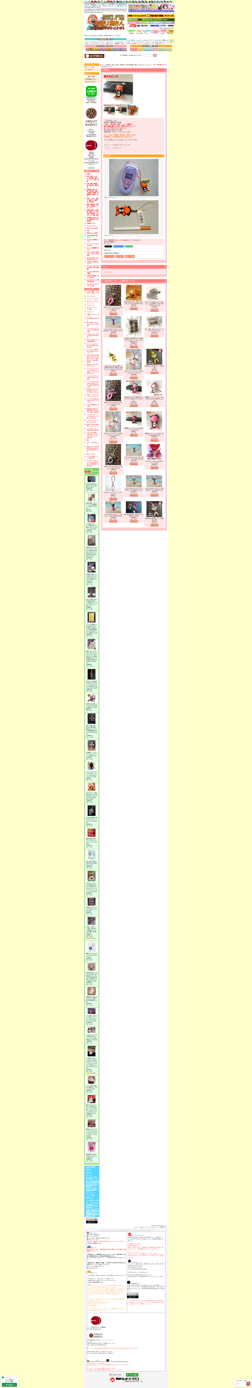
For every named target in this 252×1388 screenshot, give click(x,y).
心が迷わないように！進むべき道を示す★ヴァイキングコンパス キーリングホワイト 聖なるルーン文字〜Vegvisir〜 (91, 1063)
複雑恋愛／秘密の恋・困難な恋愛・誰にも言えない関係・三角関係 (93, 410)
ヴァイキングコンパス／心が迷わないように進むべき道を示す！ (93, 416)
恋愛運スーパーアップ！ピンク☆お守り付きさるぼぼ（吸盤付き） (154, 398)
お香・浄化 (133, 43)
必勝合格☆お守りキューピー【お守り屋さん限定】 (91, 705)
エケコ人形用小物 (131, 40)
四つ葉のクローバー (159, 43)
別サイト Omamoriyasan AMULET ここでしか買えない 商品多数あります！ (91, 133)
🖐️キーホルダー (91, 296)
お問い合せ (133, 55)
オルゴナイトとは (90, 1215)
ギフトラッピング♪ (91, 1182)
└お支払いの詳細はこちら (94, 1243)
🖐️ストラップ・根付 (92, 298)
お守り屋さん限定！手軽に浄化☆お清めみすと (91, 863)
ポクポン (142, 41)
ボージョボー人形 (157, 40)
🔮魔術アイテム (91, 223)
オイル (103, 43)
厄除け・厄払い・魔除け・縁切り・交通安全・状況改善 (93, 200)
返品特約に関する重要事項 (111, 253)
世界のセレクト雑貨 (92, 233)
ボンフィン (147, 41)
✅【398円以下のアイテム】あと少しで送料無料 (93, 324)
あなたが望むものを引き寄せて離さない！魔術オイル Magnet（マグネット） (91, 603)
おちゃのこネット (162, 1225)
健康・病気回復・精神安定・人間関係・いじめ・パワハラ (93, 206)
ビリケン (140, 43)
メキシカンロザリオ (118, 41)
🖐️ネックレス (90, 305)
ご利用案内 (131, 33)
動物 (88, 440)
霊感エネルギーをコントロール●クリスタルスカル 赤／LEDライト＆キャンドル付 (91, 1132)
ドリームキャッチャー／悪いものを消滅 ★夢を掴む (93, 329)
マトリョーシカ (135, 41)
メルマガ (155, 33)
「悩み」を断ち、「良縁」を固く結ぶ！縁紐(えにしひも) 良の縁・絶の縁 (91, 930)
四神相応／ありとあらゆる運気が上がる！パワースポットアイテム (93, 390)
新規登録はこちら (91, 79)
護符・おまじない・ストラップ (143, 64)
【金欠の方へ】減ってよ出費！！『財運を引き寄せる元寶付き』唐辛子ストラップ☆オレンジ (113, 367)
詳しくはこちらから (92, 1268)
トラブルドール (97, 43)
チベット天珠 (169, 41)
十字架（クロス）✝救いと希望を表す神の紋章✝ (93, 335)
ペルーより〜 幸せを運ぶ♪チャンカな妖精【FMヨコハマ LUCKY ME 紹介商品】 (91, 796)
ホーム (101, 64)
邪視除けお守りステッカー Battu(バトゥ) (91, 909)
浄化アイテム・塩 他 (92, 228)
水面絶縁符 (116, 43)
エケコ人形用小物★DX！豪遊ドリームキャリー (91, 1087)
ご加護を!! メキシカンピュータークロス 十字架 (91, 754)
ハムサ (152, 43)
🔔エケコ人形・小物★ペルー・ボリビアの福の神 (93, 253)
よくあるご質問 (139, 33)
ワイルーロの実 (154, 41)
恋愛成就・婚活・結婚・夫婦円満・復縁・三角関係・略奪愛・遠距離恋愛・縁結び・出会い (93, 193)
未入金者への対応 (90, 1185)
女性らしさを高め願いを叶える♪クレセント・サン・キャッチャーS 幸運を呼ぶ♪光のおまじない (91, 685)
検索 (248, 1383)
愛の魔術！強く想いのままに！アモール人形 (91, 1156)
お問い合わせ (170, 33)
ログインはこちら (91, 81)
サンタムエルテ (146, 43)
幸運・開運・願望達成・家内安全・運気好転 (93, 185)
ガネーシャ (102, 41)
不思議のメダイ (165, 40)
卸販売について (90, 1197)
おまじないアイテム (147, 40)
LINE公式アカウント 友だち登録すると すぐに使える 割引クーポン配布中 (91, 100)
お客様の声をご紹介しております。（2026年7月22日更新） (92, 1189)
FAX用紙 (162, 33)
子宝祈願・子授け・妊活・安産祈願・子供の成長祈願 (93, 219)
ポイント (147, 33)
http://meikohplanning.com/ (94, 1329)
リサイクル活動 (90, 1195)
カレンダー (89, 1174)
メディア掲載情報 (90, 1190)
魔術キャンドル (109, 43)
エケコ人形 (138, 40)
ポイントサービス (90, 1192)
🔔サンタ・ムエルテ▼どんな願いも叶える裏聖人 (93, 267)
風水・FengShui (91, 454)
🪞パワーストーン (91, 225)
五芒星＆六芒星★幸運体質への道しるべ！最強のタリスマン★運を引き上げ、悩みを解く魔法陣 (93, 359)
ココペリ (92, 43)
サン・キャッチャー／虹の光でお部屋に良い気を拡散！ (93, 345)
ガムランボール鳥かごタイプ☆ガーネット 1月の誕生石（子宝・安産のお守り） (154, 303)
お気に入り (89, 1172)
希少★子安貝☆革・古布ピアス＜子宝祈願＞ (91, 485)
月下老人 (123, 43)
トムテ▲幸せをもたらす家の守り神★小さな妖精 (93, 377)
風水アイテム (162, 41)
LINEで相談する (9, 1385)
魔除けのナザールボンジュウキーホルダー (91, 955)
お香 (88, 230)
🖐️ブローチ (90, 311)
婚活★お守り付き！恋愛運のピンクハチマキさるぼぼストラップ (133, 398)
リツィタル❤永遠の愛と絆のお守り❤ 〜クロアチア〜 (93, 400)
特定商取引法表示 (90, 1167)
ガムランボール (109, 41)
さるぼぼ (128, 43)
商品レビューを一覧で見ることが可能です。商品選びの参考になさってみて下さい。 (103, 35)
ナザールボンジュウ (94, 41)
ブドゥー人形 (127, 41)
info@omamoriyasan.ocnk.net (139, 1269)
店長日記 (88, 1169)
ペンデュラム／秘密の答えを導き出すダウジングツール (93, 351)
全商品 (88, 174)
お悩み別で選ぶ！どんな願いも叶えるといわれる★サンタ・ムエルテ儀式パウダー (91, 578)
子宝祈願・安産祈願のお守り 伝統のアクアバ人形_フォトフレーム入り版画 (133, 340)
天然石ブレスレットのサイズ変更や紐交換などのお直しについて (92, 1215)
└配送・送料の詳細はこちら (95, 1282)
